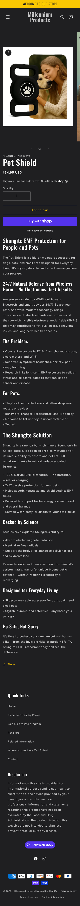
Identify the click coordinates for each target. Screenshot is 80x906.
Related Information (21, 741)
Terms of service (29, 897)
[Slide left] (31, 148)
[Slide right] (48, 148)
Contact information (53, 897)
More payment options (40, 230)
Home (12, 706)
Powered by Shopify (46, 891)
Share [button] (11, 664)
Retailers (13, 732)
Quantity (8, 188)
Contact (13, 759)
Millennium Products (24, 891)
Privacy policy (69, 891)
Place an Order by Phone (24, 715)
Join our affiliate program (24, 724)
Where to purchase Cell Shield (28, 750)
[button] (7, 17)
